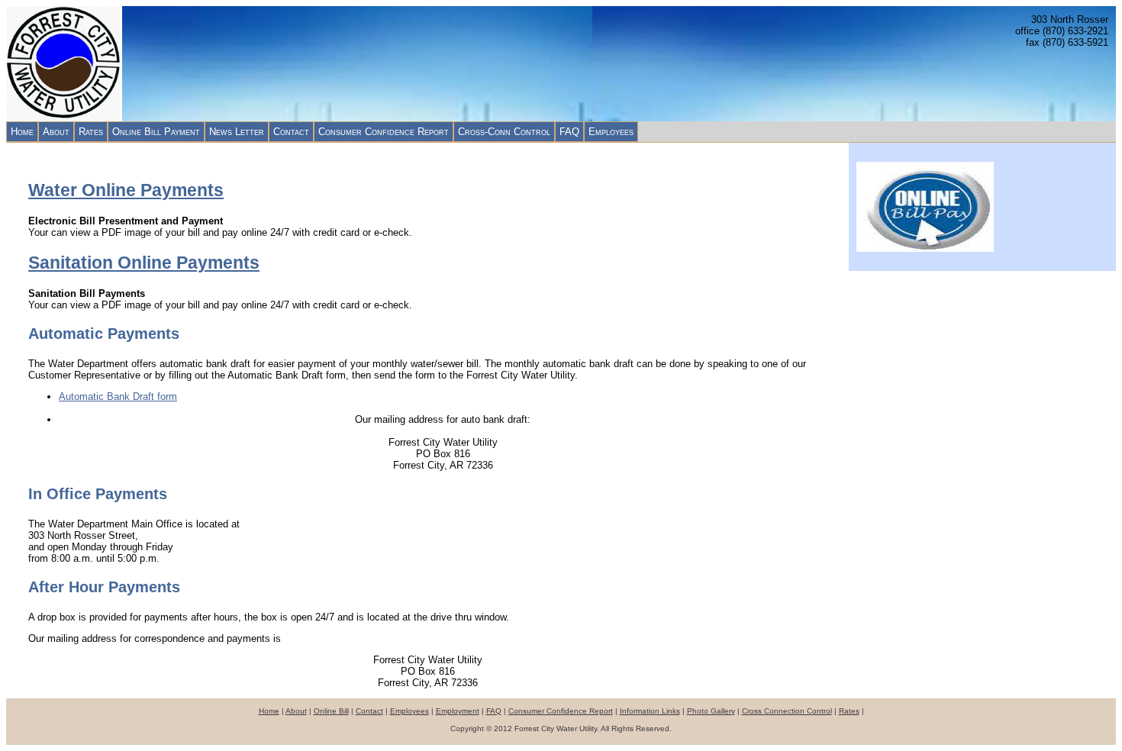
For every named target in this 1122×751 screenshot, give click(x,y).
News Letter (236, 131)
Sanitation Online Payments (144, 262)
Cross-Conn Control (504, 131)
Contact (291, 131)
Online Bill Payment (156, 131)
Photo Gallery (711, 711)
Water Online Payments (126, 190)
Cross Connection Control (787, 711)
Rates (91, 131)
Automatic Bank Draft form (118, 396)
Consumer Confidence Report (383, 131)
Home (22, 131)
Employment (457, 711)
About (56, 131)
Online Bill (331, 711)
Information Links (650, 711)
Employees (611, 131)
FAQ (569, 131)
